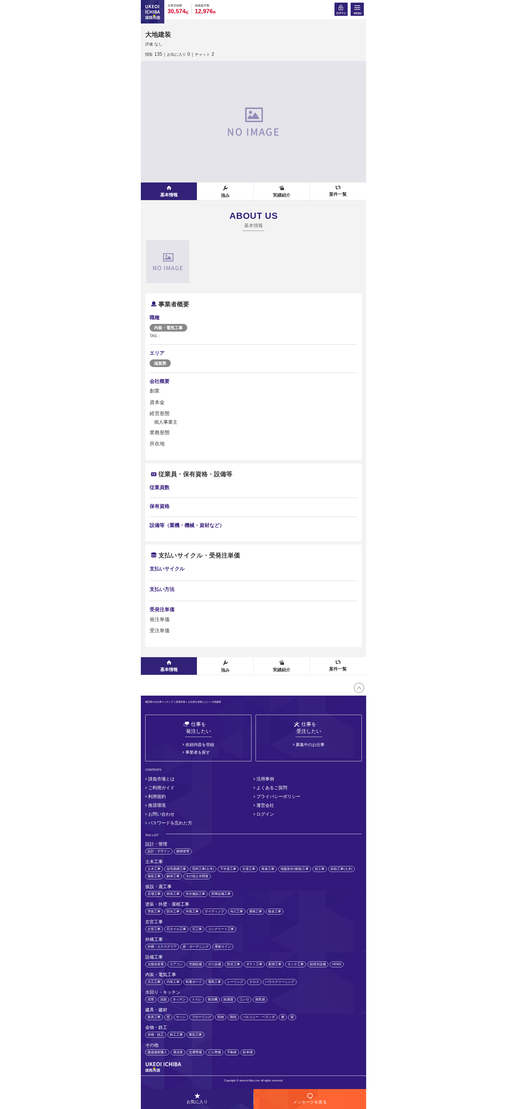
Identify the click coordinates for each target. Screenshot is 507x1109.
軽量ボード (194, 981)
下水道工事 (228, 868)
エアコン (176, 964)
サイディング (214, 911)
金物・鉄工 (156, 1034)
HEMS (336, 964)
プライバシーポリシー (278, 796)
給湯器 (228, 999)
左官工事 (154, 929)
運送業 (178, 1052)
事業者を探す (197, 752)
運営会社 (265, 805)
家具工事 (154, 1017)
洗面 (163, 999)
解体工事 (173, 876)
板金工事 (274, 911)
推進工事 (267, 868)
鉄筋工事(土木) (341, 868)
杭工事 (320, 868)
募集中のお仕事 (310, 745)
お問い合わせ (161, 814)
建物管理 (182, 851)
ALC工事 (236, 911)
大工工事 (154, 981)
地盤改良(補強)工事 (294, 868)
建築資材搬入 (157, 1052)
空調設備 (195, 964)
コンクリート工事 (221, 929)
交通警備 (195, 1052)
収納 (220, 1017)
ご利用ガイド (161, 787)
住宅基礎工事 (176, 868)
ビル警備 (214, 1052)
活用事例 (265, 778)
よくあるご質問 (271, 787)
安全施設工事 (195, 893)
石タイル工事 (176, 929)
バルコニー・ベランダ (259, 1017)
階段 (233, 1017)
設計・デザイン (159, 851)
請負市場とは (161, 778)
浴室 (151, 999)
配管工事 (274, 964)
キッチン (179, 999)
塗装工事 (154, 911)
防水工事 (173, 911)
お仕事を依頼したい (198, 702)
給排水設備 (318, 964)
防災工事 (233, 964)
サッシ (181, 1017)
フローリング (201, 1017)
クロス (254, 981)
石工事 (197, 929)
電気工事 (214, 981)
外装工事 (192, 911)
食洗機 (212, 999)
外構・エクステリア (162, 946)
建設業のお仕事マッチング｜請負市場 (165, 702)
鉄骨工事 (173, 893)
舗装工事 (154, 876)
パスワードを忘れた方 (170, 822)
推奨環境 (157, 805)
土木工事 (154, 868)
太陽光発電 (156, 964)
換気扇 (260, 999)
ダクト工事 (254, 964)
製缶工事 (195, 1034)
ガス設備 (214, 964)
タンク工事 (296, 964)
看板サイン (223, 946)
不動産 (232, 1052)
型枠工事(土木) (203, 868)
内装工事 (173, 981)
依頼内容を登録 (199, 745)
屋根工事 (255, 911)
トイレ (197, 999)
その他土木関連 (197, 876)
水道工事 (248, 868)
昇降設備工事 (221, 893)
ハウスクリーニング (279, 981)
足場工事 (154, 893)
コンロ (244, 999)
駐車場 (248, 1052)
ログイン (265, 814)
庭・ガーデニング (196, 946)
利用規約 (157, 796)
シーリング (235, 981)
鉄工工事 (176, 1034)
